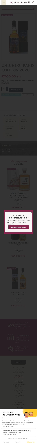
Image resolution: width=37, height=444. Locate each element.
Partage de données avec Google (12, 432)
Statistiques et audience (9, 434)
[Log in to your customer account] (29, 2)
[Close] (31, 212)
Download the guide (18, 227)
